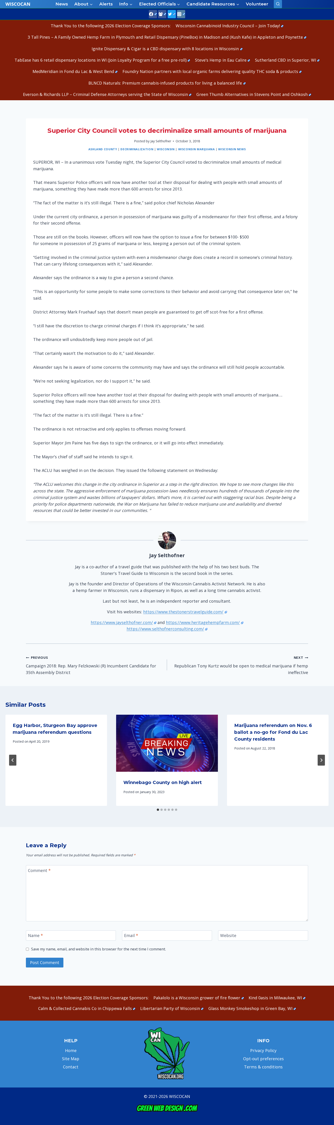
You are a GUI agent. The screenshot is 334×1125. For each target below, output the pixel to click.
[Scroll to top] (322, 1050)
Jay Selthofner (160, 141)
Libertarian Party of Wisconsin (170, 1008)
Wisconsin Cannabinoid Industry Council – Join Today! (228, 25)
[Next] (321, 760)
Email (131, 935)
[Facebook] (153, 14)
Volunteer (257, 4)
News (61, 4)
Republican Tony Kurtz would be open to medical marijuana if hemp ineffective (241, 665)
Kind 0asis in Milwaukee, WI (275, 997)
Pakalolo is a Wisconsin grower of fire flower (196, 997)
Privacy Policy (263, 1050)
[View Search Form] (278, 4)
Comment (39, 870)
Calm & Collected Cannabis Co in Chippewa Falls (85, 1008)
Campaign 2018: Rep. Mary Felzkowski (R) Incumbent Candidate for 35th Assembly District (91, 665)
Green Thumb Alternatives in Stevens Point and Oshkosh (252, 94)
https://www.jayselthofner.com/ (122, 622)
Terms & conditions (263, 1067)
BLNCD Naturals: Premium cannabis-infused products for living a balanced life (165, 83)
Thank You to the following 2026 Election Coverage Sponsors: (111, 25)
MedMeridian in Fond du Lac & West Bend (73, 71)
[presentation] (167, 743)
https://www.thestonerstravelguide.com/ (183, 611)
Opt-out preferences (263, 1058)
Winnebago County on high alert (162, 782)
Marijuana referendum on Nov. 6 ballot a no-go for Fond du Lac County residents (273, 732)
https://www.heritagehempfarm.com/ (203, 622)
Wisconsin (166, 149)
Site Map (70, 1058)
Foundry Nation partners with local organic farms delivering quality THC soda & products (210, 71)
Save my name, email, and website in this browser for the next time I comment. (98, 949)
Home (71, 1050)
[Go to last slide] (12, 760)
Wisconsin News (232, 149)
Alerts (106, 4)
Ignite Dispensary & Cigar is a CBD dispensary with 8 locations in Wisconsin (165, 48)
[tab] (158, 810)
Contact (70, 1067)
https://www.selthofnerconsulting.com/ (165, 628)
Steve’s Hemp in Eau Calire (221, 60)
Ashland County (102, 149)
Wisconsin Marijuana (196, 149)
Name (35, 935)
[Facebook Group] (162, 14)
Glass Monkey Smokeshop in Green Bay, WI (250, 1008)
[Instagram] (181, 14)
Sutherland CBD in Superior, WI (285, 60)
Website (228, 935)
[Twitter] (172, 14)
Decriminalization (136, 149)
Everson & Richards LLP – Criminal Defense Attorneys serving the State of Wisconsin (105, 94)
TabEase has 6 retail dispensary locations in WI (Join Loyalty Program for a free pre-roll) (101, 60)
